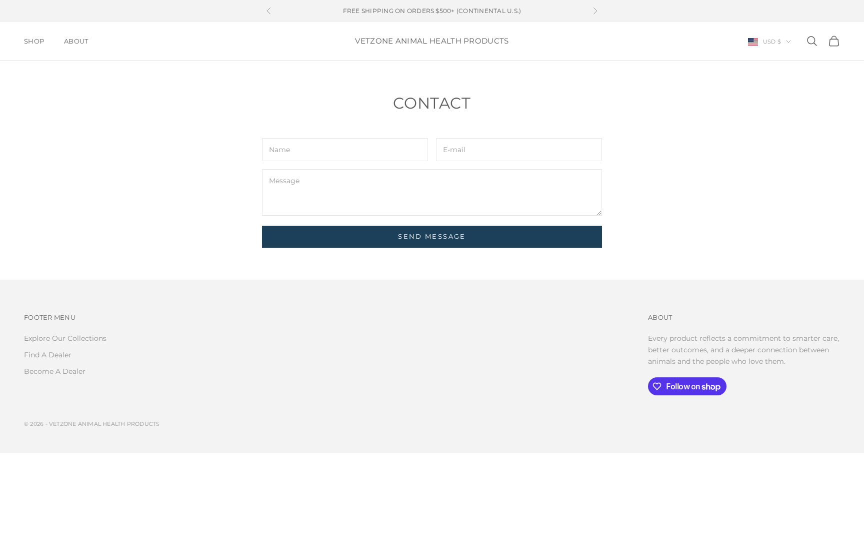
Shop (34, 41)
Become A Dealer (55, 371)
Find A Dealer (48, 354)
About (76, 41)
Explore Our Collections (65, 338)
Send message (432, 236)
